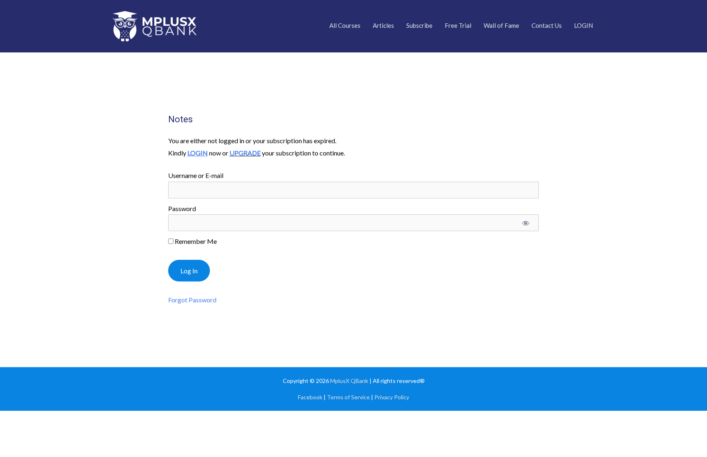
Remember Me (195, 241)
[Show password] (526, 222)
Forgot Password (192, 300)
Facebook (310, 397)
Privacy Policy (391, 397)
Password (182, 208)
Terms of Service (348, 397)
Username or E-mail (195, 175)
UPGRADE (245, 153)
